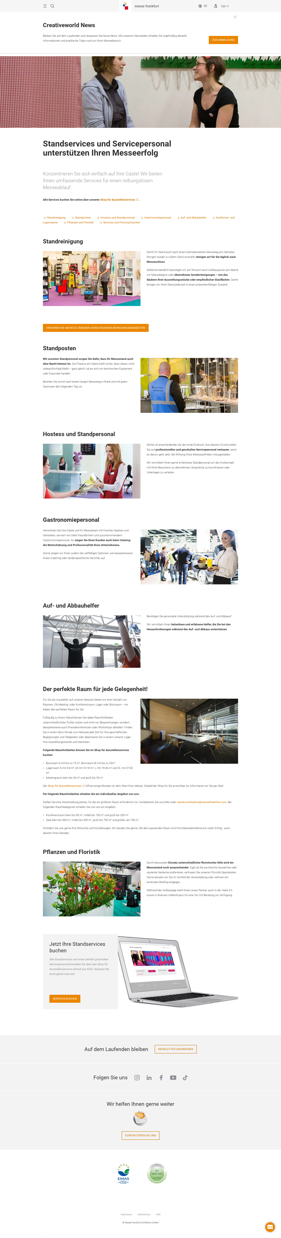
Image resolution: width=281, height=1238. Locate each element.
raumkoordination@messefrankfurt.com (202, 802)
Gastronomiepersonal (157, 217)
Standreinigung (56, 217)
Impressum (126, 1214)
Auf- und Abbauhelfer (194, 217)
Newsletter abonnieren (175, 1049)
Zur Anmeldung (223, 39)
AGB (158, 1214)
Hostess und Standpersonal (117, 217)
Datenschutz (144, 1214)
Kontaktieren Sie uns (140, 1135)
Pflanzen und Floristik (80, 222)
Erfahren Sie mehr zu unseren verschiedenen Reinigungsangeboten (95, 327)
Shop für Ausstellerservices (117, 199)
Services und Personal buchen (121, 222)
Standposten (83, 217)
